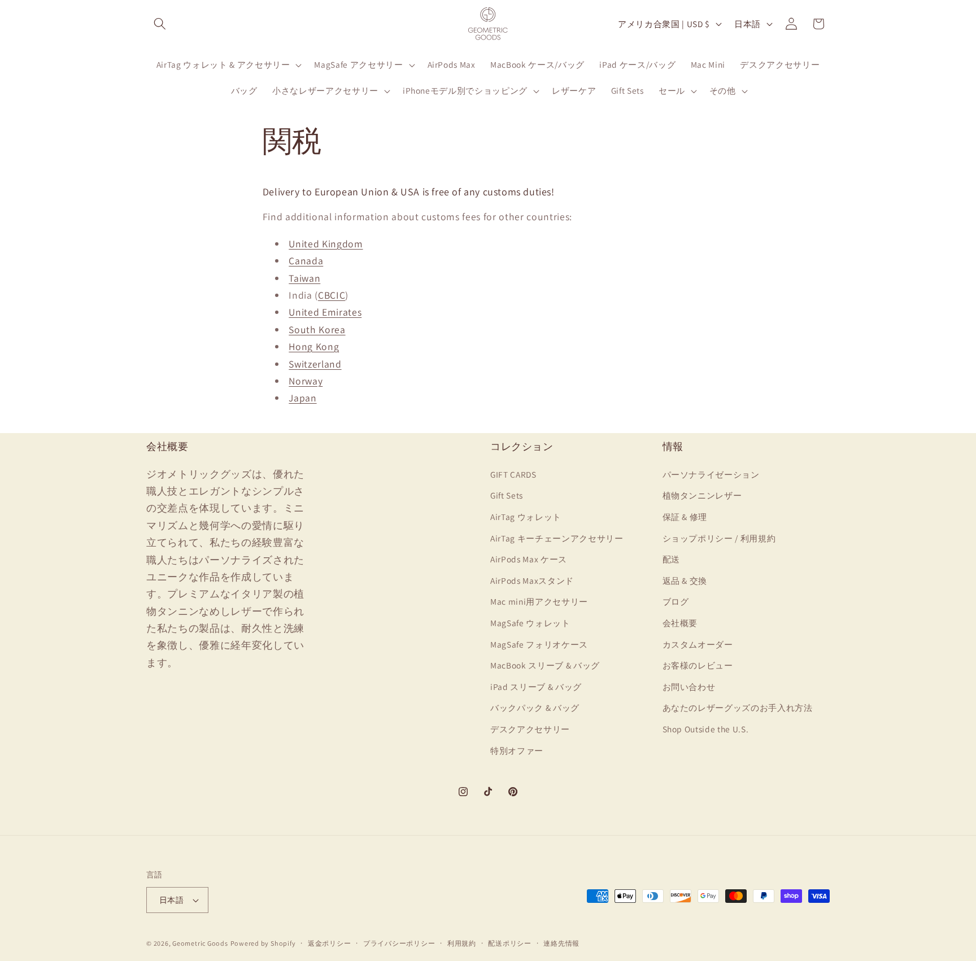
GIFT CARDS (513, 473)
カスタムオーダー (698, 643)
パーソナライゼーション (711, 473)
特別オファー (516, 749)
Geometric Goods (200, 943)
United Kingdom (326, 243)
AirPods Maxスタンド (532, 580)
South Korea (317, 329)
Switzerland (315, 363)
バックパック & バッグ (535, 707)
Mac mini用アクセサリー (539, 601)
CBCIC (331, 295)
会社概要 (680, 622)
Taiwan (304, 278)
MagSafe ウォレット (530, 622)
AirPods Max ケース (528, 559)
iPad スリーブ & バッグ (536, 686)
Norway (306, 380)
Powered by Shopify (263, 943)
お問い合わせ (689, 686)
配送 (671, 559)
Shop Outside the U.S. (706, 728)
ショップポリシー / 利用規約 (719, 537)
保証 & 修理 (685, 516)
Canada (306, 260)
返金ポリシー (329, 943)
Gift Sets (506, 495)
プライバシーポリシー (399, 943)
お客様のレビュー (698, 665)
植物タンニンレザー (702, 495)
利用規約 (461, 943)
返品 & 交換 (685, 580)
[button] (159, 23)
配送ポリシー (509, 943)
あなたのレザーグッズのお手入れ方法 (738, 707)
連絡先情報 (561, 943)
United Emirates (325, 311)
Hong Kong (314, 346)
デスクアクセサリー (530, 728)
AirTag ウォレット (525, 516)
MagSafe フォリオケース (539, 643)
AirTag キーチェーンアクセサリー (557, 537)
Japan (302, 397)
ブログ (676, 601)
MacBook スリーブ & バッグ (545, 665)
